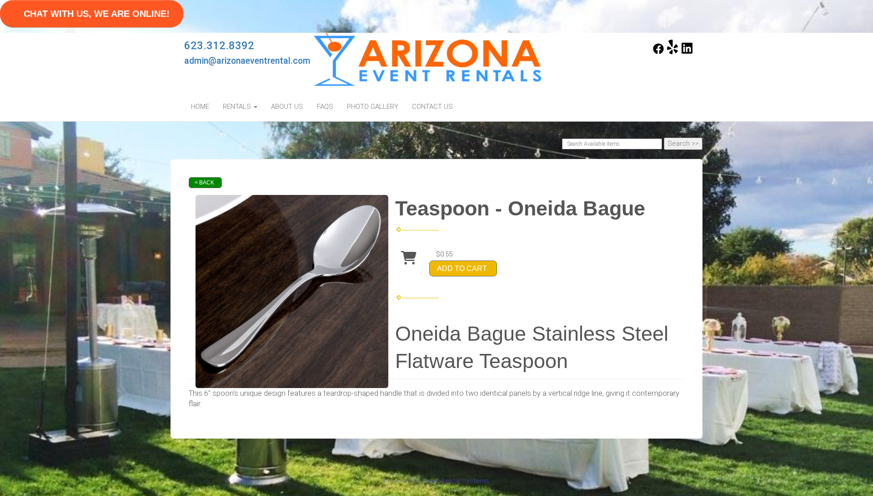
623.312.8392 (219, 45)
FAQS (325, 106)
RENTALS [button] (238, 106)
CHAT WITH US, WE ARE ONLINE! (97, 14)
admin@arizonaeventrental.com (247, 61)
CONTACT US (432, 106)
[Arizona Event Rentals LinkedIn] (687, 52)
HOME (200, 106)
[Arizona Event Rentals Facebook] (658, 52)
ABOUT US (287, 106)
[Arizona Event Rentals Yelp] (672, 52)
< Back (204, 182)
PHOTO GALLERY (372, 106)
